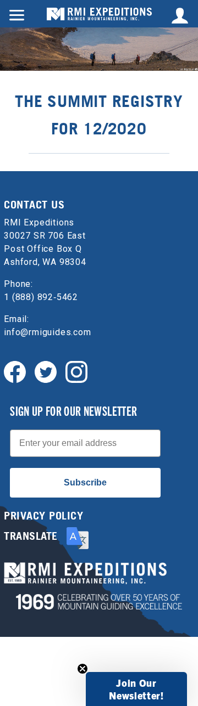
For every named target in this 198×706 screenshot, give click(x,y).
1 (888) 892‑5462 (41, 297)
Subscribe (85, 482)
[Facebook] (15, 371)
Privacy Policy (43, 515)
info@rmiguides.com (47, 332)
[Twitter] (46, 371)
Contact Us (34, 204)
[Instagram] (76, 371)
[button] (136, 689)
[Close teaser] (82, 668)
